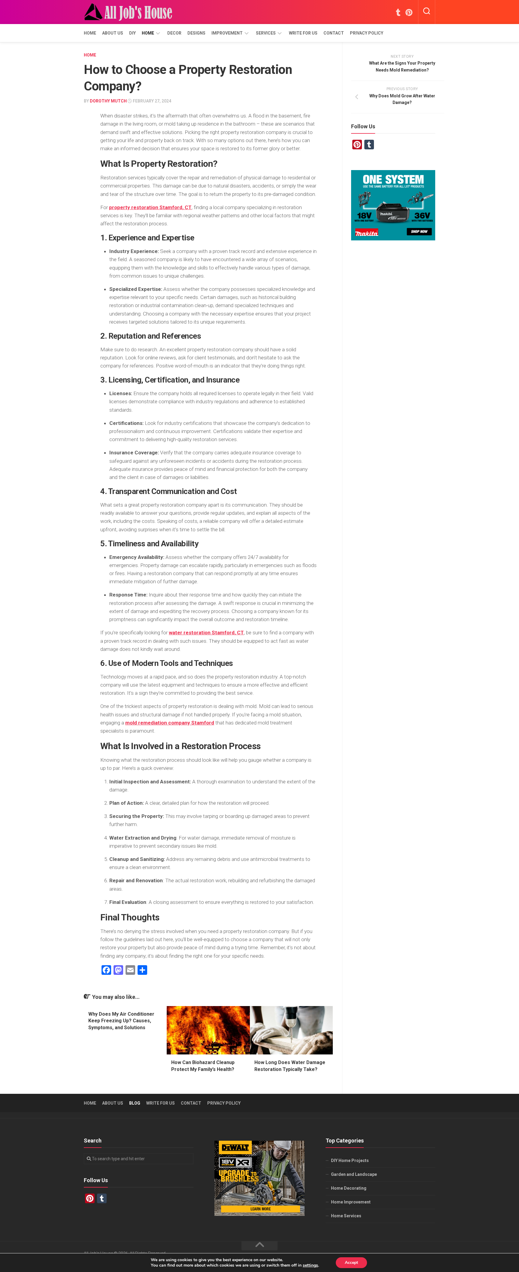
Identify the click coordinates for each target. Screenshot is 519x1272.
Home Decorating (348, 1188)
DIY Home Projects (350, 1160)
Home (90, 33)
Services (266, 33)
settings (310, 1265)
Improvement (227, 33)
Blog (134, 1103)
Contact (333, 33)
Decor (174, 33)
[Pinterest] (408, 12)
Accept (351, 1262)
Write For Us (303, 33)
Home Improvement (351, 1202)
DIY (132, 33)
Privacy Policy (366, 33)
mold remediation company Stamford (169, 723)
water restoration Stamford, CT (206, 633)
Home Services (346, 1215)
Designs (196, 33)
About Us (112, 33)
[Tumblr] (398, 12)
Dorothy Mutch (108, 101)
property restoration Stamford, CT (150, 207)
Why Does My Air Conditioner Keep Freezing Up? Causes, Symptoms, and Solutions (121, 1020)
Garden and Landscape (354, 1174)
